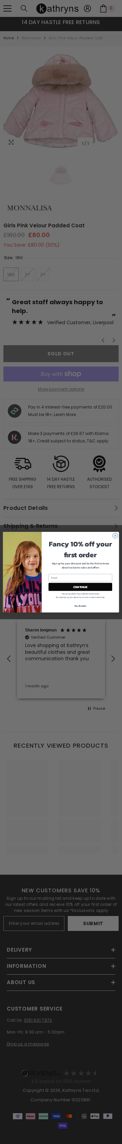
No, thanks (80, 606)
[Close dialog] (115, 535)
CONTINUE (80, 586)
